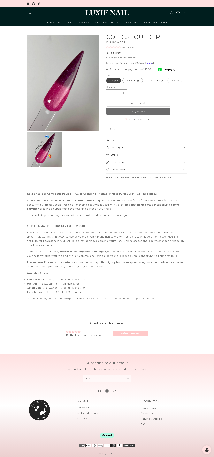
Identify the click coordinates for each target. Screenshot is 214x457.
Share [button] (113, 129)
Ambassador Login (87, 413)
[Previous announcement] (76, 3)
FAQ (143, 424)
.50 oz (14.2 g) (155, 80)
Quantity (110, 87)
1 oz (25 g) (177, 81)
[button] (30, 13)
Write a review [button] (130, 333)
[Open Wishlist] (178, 13)
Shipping (110, 58)
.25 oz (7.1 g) (132, 80)
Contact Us (147, 413)
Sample (113, 80)
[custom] (99, 391)
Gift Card (82, 418)
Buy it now (138, 111)
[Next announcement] (138, 3)
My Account (84, 407)
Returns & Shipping (151, 419)
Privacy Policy (148, 408)
